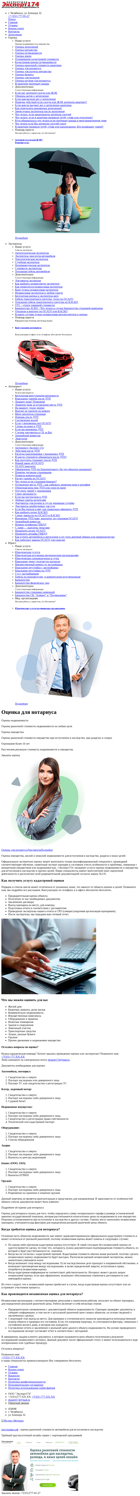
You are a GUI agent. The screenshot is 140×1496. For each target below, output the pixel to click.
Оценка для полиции (27, 77)
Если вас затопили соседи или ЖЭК (36, 92)
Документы (34, 849)
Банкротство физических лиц (32, 582)
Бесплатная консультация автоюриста (37, 395)
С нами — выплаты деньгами (32, 527)
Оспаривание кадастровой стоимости (37, 59)
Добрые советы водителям (30, 500)
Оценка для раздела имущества (33, 71)
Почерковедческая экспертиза (32, 265)
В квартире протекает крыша (32, 83)
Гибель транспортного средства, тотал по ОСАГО (44, 299)
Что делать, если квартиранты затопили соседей (43, 114)
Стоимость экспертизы (28, 268)
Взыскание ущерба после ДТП (33, 398)
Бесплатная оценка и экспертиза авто (37, 295)
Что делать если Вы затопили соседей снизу (40, 123)
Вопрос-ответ (16, 1369)
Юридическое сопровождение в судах (37, 558)
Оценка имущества (26, 49)
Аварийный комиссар (27, 435)
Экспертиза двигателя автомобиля (35, 256)
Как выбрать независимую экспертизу (37, 283)
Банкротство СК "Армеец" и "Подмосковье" (41, 595)
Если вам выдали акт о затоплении (35, 99)
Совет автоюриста (25, 493)
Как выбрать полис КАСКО (31, 512)
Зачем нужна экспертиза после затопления (40, 111)
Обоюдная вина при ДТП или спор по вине (40, 487)
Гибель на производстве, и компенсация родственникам (47, 576)
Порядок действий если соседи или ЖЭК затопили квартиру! (51, 102)
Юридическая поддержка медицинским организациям (46, 555)
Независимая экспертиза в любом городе (39, 292)
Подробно (47, 849)
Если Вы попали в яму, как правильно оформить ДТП (46, 509)
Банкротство (22, 579)
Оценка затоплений (26, 46)
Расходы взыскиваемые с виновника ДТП (39, 453)
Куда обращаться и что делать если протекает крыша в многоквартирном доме (61, 120)
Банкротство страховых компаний (35, 592)
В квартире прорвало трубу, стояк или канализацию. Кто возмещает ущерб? (59, 126)
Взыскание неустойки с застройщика (36, 567)
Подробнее (21, 237)
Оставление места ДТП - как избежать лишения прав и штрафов (52, 484)
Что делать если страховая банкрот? (36, 481)
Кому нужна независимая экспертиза (36, 289)
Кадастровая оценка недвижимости (36, 62)
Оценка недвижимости (28, 53)
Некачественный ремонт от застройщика (39, 564)
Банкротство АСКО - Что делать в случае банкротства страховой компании (59, 308)
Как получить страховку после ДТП (36, 460)
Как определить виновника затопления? (38, 108)
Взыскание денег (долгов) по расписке (37, 561)
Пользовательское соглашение (25, 1384)
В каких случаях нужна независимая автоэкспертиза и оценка (51, 314)
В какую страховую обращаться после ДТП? (41, 457)
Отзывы (13, 1372)
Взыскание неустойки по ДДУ (33, 570)
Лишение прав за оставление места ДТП (38, 404)
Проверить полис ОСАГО (30, 530)
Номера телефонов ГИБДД (30, 524)
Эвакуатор (21, 438)
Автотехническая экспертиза (32, 252)
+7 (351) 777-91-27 (19, 16)
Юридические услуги (27, 552)
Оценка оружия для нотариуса (33, 80)
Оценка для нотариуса (28, 68)
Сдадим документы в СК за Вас (33, 432)
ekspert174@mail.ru (59, 1059)
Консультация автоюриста (28, 327)
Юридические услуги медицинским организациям (40, 608)
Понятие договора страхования (33, 472)
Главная (12, 1366)
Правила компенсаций (28, 475)
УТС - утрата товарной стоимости (35, 305)
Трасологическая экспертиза (31, 259)
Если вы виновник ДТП (29, 429)
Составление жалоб (26, 420)
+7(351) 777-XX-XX (13, 1056)
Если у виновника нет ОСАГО (33, 423)
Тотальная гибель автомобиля (32, 271)
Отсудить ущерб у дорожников (33, 490)
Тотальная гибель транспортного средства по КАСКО (46, 302)
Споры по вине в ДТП (28, 426)
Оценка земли (23, 56)
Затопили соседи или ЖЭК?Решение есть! (29, 141)
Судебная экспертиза (27, 262)
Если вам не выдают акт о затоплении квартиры (43, 105)
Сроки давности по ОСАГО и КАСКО (37, 515)
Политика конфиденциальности (27, 1381)
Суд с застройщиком (27, 573)
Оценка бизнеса (24, 74)
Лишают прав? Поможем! (30, 401)
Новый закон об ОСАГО (29, 463)
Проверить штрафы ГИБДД (31, 533)
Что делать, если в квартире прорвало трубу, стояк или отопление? (54, 117)
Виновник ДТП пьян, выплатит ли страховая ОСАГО (46, 518)
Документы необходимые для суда (35, 506)
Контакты (14, 1378)
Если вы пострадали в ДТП (31, 496)
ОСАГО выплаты (25, 466)
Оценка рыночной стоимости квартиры (38, 65)
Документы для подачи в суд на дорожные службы (44, 503)
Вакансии (14, 1375)
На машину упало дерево (29, 407)
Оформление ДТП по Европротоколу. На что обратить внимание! (53, 469)
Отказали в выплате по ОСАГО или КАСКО (41, 311)
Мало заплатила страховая (30, 414)
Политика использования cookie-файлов (31, 1387)
